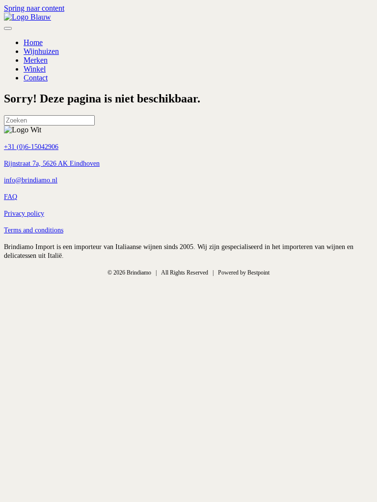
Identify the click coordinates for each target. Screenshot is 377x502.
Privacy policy (24, 213)
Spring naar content (34, 8)
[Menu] (8, 28)
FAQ (10, 197)
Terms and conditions (33, 230)
